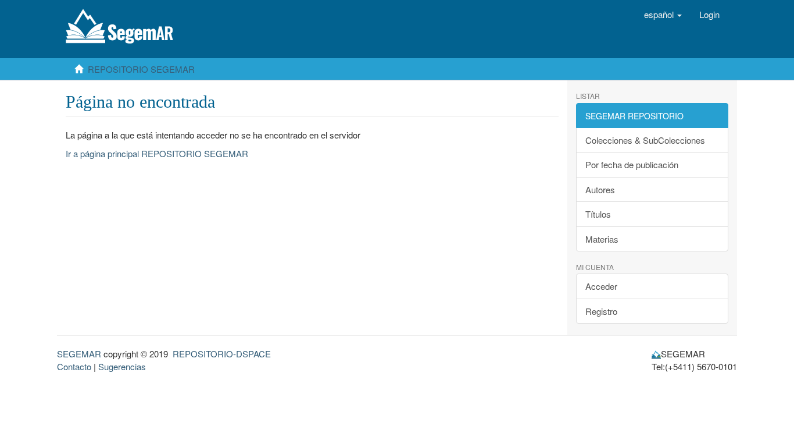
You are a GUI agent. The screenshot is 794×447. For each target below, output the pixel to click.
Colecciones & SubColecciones (645, 140)
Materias (601, 239)
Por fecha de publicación (631, 164)
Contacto (74, 366)
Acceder (601, 286)
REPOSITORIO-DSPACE (222, 353)
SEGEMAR (79, 353)
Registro (601, 311)
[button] (663, 14)
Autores (600, 189)
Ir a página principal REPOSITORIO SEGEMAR (157, 153)
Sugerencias (122, 366)
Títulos (598, 214)
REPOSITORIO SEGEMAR (141, 69)
